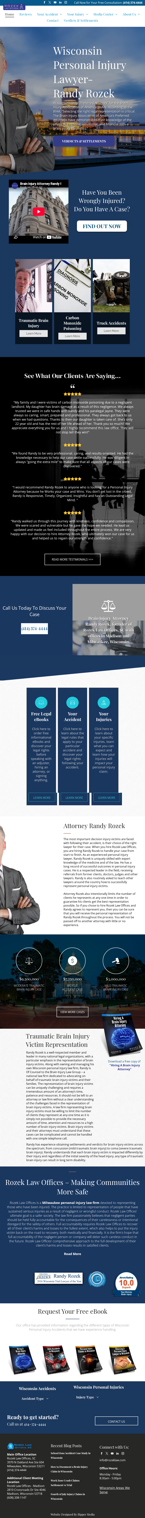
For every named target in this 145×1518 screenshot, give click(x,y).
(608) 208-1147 (16, 1498)
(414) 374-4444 (132, 3)
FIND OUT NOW (102, 226)
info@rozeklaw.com (113, 1460)
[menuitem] (9, 14)
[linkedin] (60, 2)
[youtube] (55, 2)
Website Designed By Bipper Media (73, 1514)
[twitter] (50, 2)
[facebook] (44, 2)
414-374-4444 (35, 1424)
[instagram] (66, 2)
